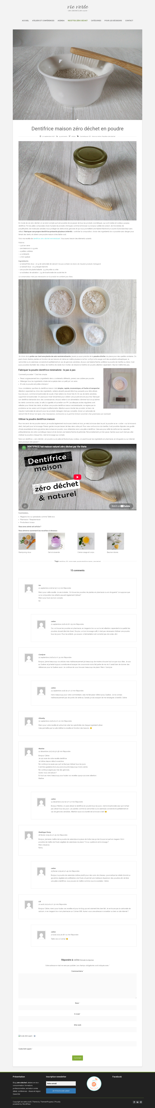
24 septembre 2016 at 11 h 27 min (63, 691)
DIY (67, 561)
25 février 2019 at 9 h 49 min (61, 871)
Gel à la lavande (54, 552)
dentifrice (62, 561)
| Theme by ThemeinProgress (42, 1102)
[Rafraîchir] (34, 1036)
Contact (129, 21)
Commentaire (77, 971)
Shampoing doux (24, 552)
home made (72, 561)
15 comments (63, 136)
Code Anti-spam (25, 1049)
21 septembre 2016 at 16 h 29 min (63, 624)
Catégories (96, 21)
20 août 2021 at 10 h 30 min (48, 904)
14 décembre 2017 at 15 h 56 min (50, 751)
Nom (77, 1003)
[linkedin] (137, 1102)
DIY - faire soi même (95, 136)
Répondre (67, 588)
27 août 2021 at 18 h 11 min (61, 935)
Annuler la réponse (87, 960)
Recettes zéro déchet (78, 21)
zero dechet (97, 561)
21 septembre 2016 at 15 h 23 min (51, 588)
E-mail (77, 1014)
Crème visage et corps (86, 552)
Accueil (25, 21)
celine (77, 959)
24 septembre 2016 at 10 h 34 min (51, 657)
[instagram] (140, 1102)
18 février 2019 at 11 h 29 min (49, 835)
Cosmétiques (84, 136)
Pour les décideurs (113, 21)
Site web (77, 1025)
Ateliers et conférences (43, 21)
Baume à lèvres (112, 552)
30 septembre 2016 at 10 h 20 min (51, 721)
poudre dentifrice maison (84, 561)
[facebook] (134, 1102)
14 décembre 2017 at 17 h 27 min (63, 802)
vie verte (77, 7)
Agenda (61, 21)
